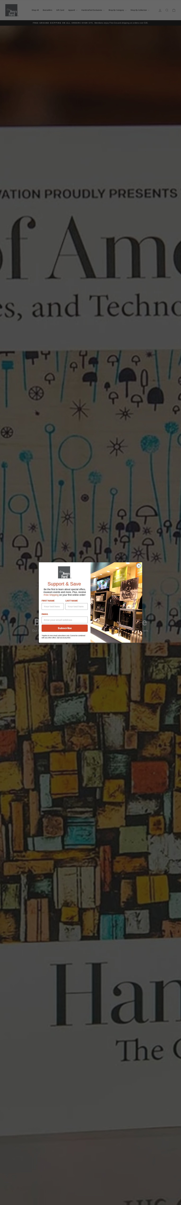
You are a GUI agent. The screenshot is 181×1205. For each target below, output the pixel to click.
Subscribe (65, 628)
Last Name (71, 600)
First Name (48, 600)
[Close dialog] (138, 565)
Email (45, 614)
